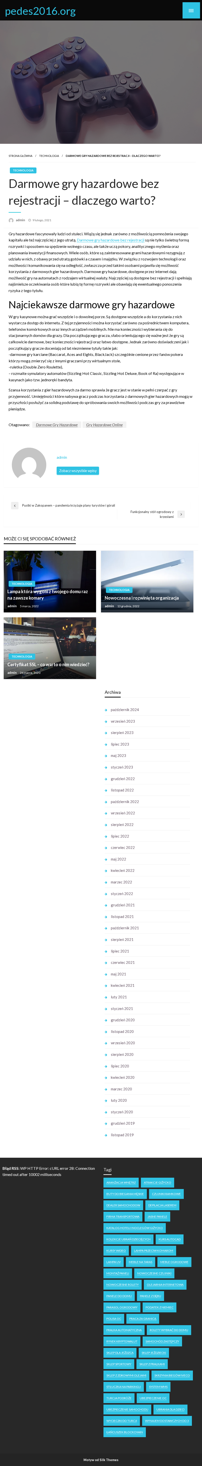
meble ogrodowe (174, 1262)
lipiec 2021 (120, 951)
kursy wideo (116, 1250)
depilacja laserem (162, 1205)
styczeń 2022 (122, 893)
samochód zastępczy (162, 1341)
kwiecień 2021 (123, 985)
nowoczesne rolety (122, 1284)
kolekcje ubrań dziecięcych (128, 1239)
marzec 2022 (121, 882)
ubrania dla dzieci (170, 1409)
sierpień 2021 (122, 939)
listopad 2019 (122, 1135)
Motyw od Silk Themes (101, 1460)
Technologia (49, 155)
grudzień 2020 (123, 1020)
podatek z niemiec (159, 1307)
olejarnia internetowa (165, 1284)
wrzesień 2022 (123, 813)
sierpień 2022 (122, 824)
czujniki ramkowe (166, 1194)
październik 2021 (125, 928)
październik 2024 (125, 709)
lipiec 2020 (120, 1066)
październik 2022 (125, 801)
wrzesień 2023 (123, 721)
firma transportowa (122, 1216)
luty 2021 (119, 997)
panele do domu (119, 1296)
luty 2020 (119, 1100)
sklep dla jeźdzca (120, 1353)
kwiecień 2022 (123, 870)
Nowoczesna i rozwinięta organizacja (142, 598)
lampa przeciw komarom (153, 1250)
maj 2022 (118, 859)
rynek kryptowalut (121, 1341)
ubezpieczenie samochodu (127, 1409)
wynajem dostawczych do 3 (167, 1421)
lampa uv (113, 1262)
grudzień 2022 (123, 778)
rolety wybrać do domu (169, 1330)
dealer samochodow (123, 1205)
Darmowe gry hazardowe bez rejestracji (110, 240)
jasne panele (157, 1216)
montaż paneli (117, 1273)
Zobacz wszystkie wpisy (78, 471)
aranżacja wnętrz (121, 1182)
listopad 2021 (122, 916)
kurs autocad (170, 1239)
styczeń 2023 (122, 767)
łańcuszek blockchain (124, 1432)
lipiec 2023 (120, 744)
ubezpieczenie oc (153, 1398)
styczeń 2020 (122, 1112)
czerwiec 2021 (123, 962)
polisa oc (113, 1318)
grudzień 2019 (123, 1123)
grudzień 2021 (123, 905)
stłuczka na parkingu (123, 1387)
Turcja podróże (119, 1398)
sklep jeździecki (154, 1353)
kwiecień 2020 (123, 1077)
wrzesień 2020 (123, 1043)
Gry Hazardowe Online (104, 424)
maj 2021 (118, 974)
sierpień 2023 (122, 732)
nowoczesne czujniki (154, 1273)
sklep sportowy (118, 1364)
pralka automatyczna (124, 1330)
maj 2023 (118, 755)
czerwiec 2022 (123, 847)
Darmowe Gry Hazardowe (57, 424)
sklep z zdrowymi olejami (126, 1375)
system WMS (158, 1387)
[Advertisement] (49, 762)
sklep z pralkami (152, 1364)
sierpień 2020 (122, 1054)
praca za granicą (142, 1318)
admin (21, 220)
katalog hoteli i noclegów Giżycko (134, 1228)
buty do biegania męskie (125, 1194)
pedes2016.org (40, 10)
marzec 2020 (121, 1089)
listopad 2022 (122, 790)
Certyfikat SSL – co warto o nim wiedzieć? (48, 664)
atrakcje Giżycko (157, 1182)
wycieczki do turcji (121, 1421)
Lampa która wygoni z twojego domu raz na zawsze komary (47, 594)
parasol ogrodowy (121, 1307)
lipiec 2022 (120, 836)
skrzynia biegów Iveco (172, 1375)
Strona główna (20, 155)
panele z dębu (150, 1296)
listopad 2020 (122, 1031)
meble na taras (140, 1262)
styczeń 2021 (122, 1008)
